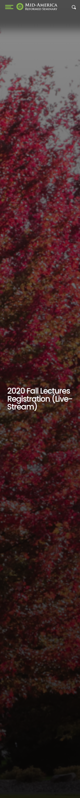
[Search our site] (74, 8)
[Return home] (36, 7)
